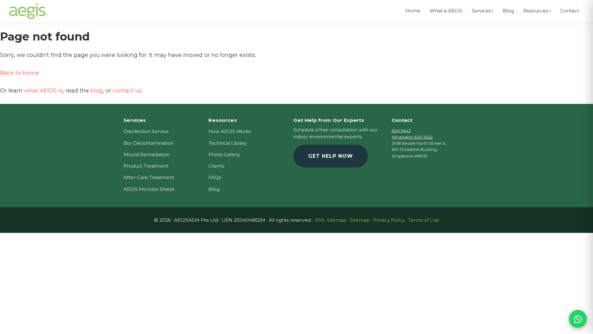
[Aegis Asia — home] (28, 7)
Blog (214, 189)
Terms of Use (423, 220)
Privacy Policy (389, 220)
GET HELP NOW (330, 156)
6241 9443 (401, 130)
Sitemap (360, 220)
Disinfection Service (146, 131)
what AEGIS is (43, 90)
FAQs (214, 177)
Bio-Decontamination (149, 143)
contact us (127, 90)
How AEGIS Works (229, 131)
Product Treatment (146, 166)
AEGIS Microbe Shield (149, 189)
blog (96, 90)
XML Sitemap (331, 220)
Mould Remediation (147, 154)
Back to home (19, 73)
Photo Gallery (224, 154)
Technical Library (227, 143)
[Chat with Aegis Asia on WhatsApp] (578, 319)
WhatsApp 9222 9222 (412, 137)
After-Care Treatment (149, 177)
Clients (216, 166)
